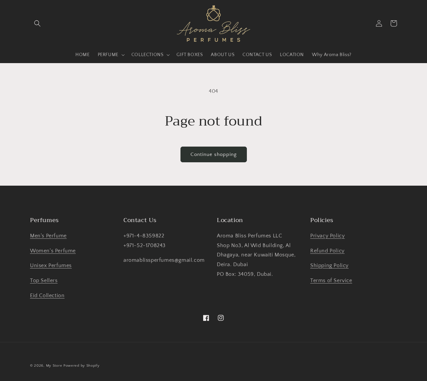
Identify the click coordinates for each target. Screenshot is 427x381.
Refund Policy (327, 251)
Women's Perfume (53, 251)
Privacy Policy (327, 236)
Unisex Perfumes (51, 265)
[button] (37, 23)
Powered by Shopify (81, 366)
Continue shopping (213, 154)
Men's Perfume (48, 236)
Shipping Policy (329, 265)
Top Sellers (44, 280)
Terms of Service (331, 280)
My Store (54, 366)
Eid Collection (47, 296)
